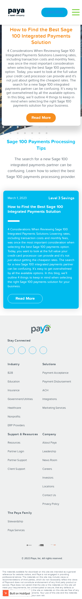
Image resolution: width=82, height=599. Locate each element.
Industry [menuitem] (13, 364)
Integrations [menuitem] (49, 399)
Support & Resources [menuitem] (23, 434)
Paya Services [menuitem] (16, 530)
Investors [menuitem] (47, 477)
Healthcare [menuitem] (14, 408)
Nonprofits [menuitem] (14, 416)
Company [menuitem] (49, 434)
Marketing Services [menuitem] (54, 408)
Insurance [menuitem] (13, 390)
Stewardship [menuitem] (15, 521)
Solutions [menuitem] (49, 364)
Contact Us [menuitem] (49, 495)
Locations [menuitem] (48, 486)
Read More (41, 117)
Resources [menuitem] (14, 442)
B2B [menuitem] (10, 373)
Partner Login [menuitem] (16, 451)
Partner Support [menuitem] (17, 460)
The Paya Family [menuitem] (20, 513)
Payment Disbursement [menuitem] (56, 381)
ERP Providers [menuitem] (16, 425)
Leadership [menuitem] (49, 451)
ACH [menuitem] (45, 390)
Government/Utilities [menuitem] (20, 399)
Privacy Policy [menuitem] (50, 504)
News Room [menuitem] (49, 460)
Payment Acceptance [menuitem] (55, 373)
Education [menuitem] (14, 381)
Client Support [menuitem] (16, 469)
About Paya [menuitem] (49, 442)
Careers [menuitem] (47, 469)
